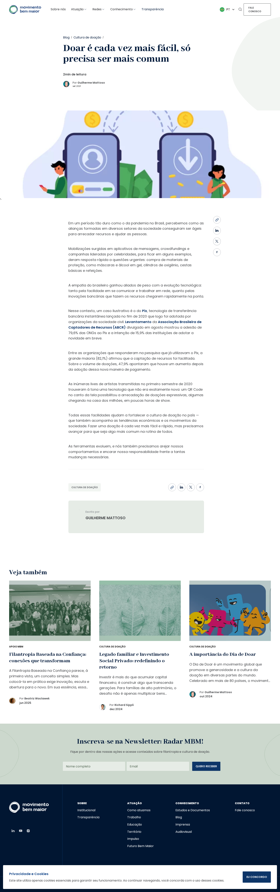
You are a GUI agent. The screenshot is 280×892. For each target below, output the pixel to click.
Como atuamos (138, 810)
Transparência (153, 9)
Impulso (133, 839)
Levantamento (138, 321)
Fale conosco (254, 9)
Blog (178, 817)
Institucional (86, 810)
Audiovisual (183, 832)
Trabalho (134, 817)
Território (134, 832)
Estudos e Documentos (192, 810)
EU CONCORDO (256, 877)
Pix (144, 310)
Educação (134, 824)
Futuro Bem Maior (140, 846)
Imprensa (182, 824)
